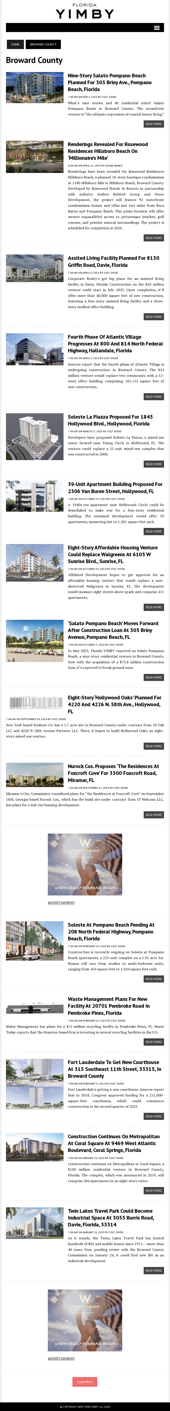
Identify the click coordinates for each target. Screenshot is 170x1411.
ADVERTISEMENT (61, 902)
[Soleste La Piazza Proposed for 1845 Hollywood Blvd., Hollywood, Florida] (35, 457)
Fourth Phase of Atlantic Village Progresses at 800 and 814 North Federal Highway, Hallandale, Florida (115, 343)
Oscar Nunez (114, 165)
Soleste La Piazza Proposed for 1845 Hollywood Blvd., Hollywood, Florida (110, 420)
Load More (85, 1382)
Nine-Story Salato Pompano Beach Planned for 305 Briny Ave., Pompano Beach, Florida (110, 82)
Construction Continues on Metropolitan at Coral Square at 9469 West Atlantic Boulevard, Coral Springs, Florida (114, 1143)
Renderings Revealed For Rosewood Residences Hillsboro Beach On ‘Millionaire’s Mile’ (108, 151)
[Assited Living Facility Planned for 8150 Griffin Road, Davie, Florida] (35, 279)
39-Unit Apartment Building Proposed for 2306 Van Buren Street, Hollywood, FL (115, 487)
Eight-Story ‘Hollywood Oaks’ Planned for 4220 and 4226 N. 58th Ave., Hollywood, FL (114, 704)
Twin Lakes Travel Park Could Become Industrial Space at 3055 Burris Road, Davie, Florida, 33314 (111, 1217)
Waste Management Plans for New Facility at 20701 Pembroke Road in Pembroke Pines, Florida (109, 1006)
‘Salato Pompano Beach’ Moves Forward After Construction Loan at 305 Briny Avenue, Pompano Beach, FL (113, 630)
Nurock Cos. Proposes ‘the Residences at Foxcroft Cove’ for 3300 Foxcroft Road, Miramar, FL (113, 773)
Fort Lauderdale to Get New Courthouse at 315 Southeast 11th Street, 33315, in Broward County (114, 1069)
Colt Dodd (109, 97)
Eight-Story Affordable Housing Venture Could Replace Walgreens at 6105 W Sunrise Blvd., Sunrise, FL (113, 554)
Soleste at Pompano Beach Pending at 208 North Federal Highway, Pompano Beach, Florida (111, 931)
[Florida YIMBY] (85, 11)
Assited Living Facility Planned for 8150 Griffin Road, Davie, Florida (113, 261)
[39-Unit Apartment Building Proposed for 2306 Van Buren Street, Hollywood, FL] (35, 509)
